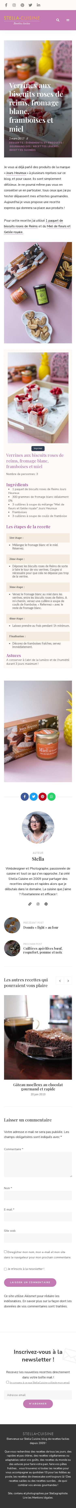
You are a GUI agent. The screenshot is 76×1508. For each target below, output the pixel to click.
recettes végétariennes (52, 1456)
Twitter (30, 5)
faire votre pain (39, 1464)
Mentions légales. (42, 1498)
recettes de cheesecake (31, 1477)
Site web (10, 1231)
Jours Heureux (16, 173)
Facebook (6, 5)
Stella (38, 858)
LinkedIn (38, 5)
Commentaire (13, 1149)
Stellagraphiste (58, 1493)
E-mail (9, 1209)
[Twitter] (34, 797)
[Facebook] (25, 797)
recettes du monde (56, 1460)
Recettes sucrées (23, 150)
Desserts (16, 142)
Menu (68, 20)
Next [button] (68, 981)
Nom (8, 1188)
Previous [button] (60, 981)
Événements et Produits (44, 142)
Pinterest (22, 5)
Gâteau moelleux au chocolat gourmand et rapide (38, 1087)
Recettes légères (46, 146)
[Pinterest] (43, 797)
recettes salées (18, 1481)
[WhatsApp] (51, 797)
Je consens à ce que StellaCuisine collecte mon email (40, 1382)
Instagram (14, 5)
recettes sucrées (46, 1481)
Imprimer (38, 448)
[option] (38, 1046)
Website (30, 904)
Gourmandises (20, 146)
